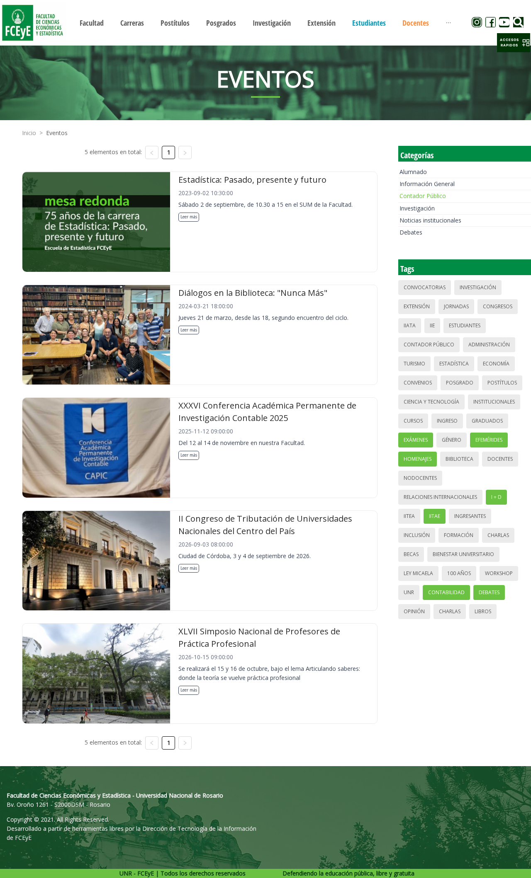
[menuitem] (92, 22)
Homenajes (417, 458)
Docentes (500, 458)
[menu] (265, 22)
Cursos (413, 420)
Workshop (499, 573)
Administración (489, 344)
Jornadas (456, 306)
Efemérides (488, 439)
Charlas (498, 535)
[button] (513, 42)
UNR (409, 592)
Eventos (57, 133)
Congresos (497, 306)
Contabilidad (446, 592)
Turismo (414, 363)
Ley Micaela (418, 573)
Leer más (188, 217)
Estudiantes (464, 325)
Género (451, 439)
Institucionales (494, 401)
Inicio (29, 133)
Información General (427, 184)
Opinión (414, 611)
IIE (432, 325)
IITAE (434, 516)
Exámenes (416, 439)
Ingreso (447, 420)
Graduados (487, 420)
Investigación (417, 208)
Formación (458, 535)
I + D (496, 497)
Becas (411, 554)
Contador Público (422, 196)
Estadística (454, 363)
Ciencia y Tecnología (431, 401)
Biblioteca (459, 458)
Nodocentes (420, 477)
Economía (496, 363)
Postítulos (502, 382)
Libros (483, 611)
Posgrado (459, 382)
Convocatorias (425, 287)
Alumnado (413, 172)
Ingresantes (470, 516)
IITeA (409, 516)
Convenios (418, 382)
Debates (410, 232)
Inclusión (417, 535)
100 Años (459, 573)
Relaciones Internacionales (440, 497)
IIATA (410, 325)
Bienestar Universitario (463, 554)
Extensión (417, 306)
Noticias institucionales (430, 220)
